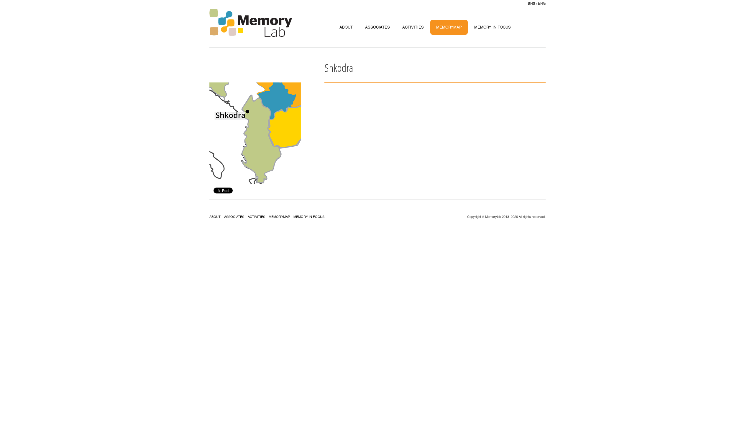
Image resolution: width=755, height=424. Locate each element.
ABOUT (346, 27)
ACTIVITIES (413, 27)
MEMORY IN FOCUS (492, 27)
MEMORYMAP (449, 27)
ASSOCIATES (377, 27)
